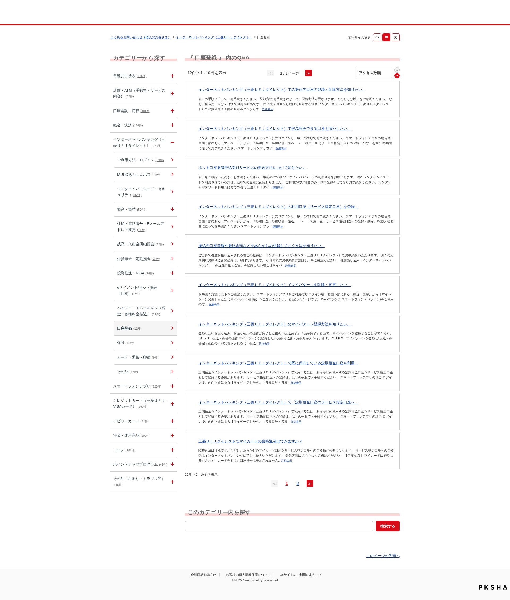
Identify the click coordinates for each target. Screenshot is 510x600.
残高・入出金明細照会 (140, 244)
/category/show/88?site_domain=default (171, 111)
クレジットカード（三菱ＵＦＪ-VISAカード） (140, 403)
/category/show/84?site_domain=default (171, 143)
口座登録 (129, 328)
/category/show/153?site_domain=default (171, 386)
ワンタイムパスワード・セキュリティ (141, 192)
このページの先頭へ (383, 556)
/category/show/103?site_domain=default (171, 450)
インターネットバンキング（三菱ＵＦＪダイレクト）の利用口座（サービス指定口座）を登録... (278, 207)
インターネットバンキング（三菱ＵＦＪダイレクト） (214, 37)
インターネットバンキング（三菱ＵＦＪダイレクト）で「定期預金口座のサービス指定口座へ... (278, 402)
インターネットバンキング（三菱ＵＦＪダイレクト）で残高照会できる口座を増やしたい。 (274, 128)
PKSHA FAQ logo (493, 587)
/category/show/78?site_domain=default (171, 482)
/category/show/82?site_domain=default (171, 435)
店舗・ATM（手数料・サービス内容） (139, 93)
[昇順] (397, 70)
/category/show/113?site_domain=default (171, 93)
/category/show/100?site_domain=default (171, 273)
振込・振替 (131, 209)
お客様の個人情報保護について (248, 575)
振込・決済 (128, 125)
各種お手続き (130, 76)
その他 (127, 371)
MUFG (155, 13)
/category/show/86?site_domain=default (171, 76)
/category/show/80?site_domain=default (171, 125)
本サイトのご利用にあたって (301, 575)
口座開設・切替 (131, 111)
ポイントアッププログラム (140, 464)
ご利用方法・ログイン (140, 160)
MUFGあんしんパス (138, 174)
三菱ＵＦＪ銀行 (357, 13)
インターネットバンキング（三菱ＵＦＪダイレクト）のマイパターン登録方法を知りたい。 (274, 324)
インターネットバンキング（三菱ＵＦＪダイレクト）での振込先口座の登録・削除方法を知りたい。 (282, 89)
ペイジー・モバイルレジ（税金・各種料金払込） (141, 311)
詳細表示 (267, 109)
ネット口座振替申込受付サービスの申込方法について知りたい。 (252, 167)
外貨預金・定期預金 (138, 259)
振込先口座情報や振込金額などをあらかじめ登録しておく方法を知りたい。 (261, 246)
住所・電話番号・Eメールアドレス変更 (140, 227)
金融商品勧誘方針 (203, 575)
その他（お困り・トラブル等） (139, 481)
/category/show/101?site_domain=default (171, 421)
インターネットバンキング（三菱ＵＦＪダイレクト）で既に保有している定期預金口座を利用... (278, 363)
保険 (125, 343)
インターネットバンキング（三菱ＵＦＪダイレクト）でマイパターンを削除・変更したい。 (274, 285)
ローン (124, 450)
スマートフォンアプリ (137, 386)
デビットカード (131, 421)
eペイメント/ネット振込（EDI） (137, 290)
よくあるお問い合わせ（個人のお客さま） (140, 37)
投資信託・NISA (135, 273)
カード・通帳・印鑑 (138, 357)
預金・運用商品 (131, 435)
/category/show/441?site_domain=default (171, 464)
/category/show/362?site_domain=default (171, 404)
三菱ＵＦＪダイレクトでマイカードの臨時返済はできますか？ (250, 441)
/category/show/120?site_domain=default (171, 209)
